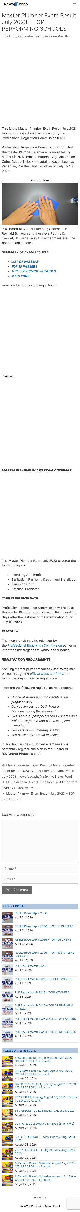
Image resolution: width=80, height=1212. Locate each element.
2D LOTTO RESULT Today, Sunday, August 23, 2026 (45, 1151)
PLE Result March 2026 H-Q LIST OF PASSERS (45, 1032)
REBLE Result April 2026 (31, 913)
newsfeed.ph (28, 776)
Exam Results (59, 36)
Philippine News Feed (56, 776)
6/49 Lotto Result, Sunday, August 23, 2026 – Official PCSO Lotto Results (44, 1072)
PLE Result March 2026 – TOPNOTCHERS (42, 992)
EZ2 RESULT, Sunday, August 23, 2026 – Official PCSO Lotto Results (46, 1098)
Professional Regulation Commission (35, 645)
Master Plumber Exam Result (27, 765)
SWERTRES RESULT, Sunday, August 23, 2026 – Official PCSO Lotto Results (46, 1085)
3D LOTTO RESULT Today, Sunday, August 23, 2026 (45, 1138)
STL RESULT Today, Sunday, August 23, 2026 (44, 1110)
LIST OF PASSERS (24, 262)
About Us (40, 1197)
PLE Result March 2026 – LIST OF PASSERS (43, 979)
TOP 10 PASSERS (24, 266)
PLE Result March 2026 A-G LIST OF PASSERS (45, 1018)
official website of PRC (47, 674)
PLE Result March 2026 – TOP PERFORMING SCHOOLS (44, 1007)
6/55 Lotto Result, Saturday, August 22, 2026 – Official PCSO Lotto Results (45, 1164)
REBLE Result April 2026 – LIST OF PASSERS (44, 926)
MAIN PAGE (20, 276)
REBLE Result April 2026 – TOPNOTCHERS (43, 939)
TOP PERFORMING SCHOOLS (33, 271)
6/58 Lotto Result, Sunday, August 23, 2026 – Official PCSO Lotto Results (44, 1059)
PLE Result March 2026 (30, 966)
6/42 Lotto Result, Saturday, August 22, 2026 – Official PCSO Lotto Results (45, 1178)
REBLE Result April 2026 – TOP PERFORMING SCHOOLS (45, 954)
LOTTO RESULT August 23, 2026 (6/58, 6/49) (44, 1123)
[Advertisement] (40, 85)
